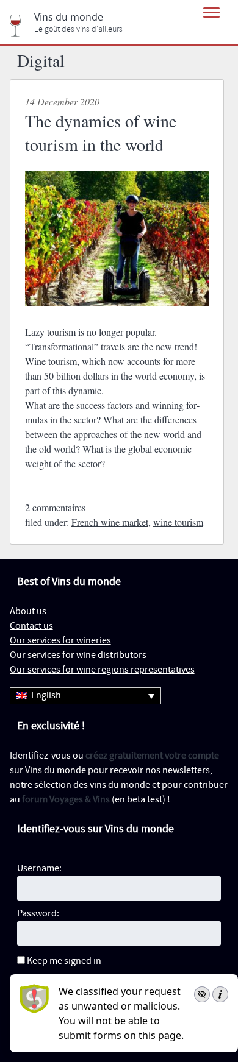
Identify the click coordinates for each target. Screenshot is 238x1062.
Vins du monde (68, 17)
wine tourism (178, 521)
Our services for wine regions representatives (102, 670)
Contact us (31, 626)
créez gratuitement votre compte (152, 755)
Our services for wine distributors (78, 655)
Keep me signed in (64, 961)
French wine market (109, 521)
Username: (39, 868)
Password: (38, 913)
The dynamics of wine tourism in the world (100, 132)
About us (28, 611)
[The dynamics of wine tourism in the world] (117, 317)
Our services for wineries (60, 640)
